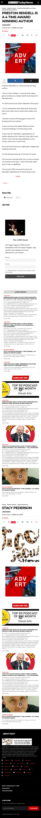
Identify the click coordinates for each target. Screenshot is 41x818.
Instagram (33, 763)
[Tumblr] (32, 35)
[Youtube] (14, 772)
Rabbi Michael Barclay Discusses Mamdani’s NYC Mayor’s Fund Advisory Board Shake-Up (20, 298)
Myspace (7, 766)
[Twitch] (20, 769)
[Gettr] (36, 35)
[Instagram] (27, 763)
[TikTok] (2, 769)
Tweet (17, 176)
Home (4, 8)
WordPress (7, 772)
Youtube (18, 772)
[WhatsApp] (18, 35)
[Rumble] (21, 766)
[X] (9, 35)
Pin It (5, 183)
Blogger (6, 760)
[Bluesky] (24, 772)
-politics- (7, 295)
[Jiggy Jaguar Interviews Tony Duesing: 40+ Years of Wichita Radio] (20, 476)
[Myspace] (2, 766)
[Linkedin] (23, 35)
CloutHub (17, 760)
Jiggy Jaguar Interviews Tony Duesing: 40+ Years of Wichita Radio (20, 352)
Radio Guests (11, 8)
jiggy (6, 31)
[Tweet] (31, 81)
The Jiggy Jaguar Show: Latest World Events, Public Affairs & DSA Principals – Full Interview (19, 325)
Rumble (26, 766)
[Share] (15, 81)
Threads (7, 775)
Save (14, 35)
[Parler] (13, 766)
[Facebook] (4, 35)
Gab (14, 763)
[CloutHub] (12, 760)
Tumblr (15, 769)
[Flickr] (2, 763)
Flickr (6, 763)
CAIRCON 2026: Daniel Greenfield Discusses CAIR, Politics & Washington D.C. (20, 364)
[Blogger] (2, 760)
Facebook (28, 760)
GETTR (22, 763)
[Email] (27, 35)
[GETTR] (18, 763)
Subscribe (33, 808)
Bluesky (28, 772)
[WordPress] (2, 772)
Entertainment (9, 350)
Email (7, 264)
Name (7, 257)
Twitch (25, 769)
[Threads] (2, 776)
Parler (17, 766)
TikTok (6, 769)
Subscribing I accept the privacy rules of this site (20, 271)
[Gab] (11, 763)
